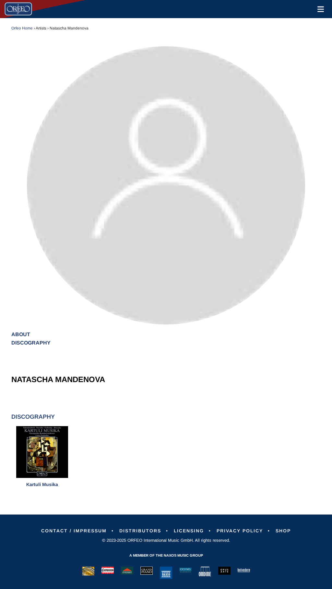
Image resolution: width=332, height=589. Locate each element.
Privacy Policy (240, 530)
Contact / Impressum (74, 530)
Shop (283, 530)
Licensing (189, 530)
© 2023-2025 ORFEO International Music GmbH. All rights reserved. (166, 540)
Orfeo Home (22, 28)
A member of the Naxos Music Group (166, 555)
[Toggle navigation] (319, 9)
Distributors (140, 530)
